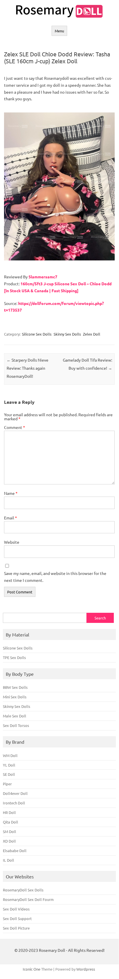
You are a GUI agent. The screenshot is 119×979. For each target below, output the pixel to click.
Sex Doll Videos (16, 908)
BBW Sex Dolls (15, 687)
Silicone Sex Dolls (37, 334)
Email (10, 517)
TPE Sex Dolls (14, 657)
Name (11, 493)
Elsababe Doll (15, 850)
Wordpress (85, 969)
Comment (14, 427)
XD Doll (9, 841)
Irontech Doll (14, 802)
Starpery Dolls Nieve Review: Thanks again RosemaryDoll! (27, 368)
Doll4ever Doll (15, 793)
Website (11, 542)
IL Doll (8, 860)
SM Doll (9, 831)
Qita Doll (10, 821)
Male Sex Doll (14, 715)
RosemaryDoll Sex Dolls (23, 889)
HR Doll (9, 812)
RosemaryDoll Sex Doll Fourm (28, 899)
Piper (7, 783)
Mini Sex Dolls (15, 696)
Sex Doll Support (17, 918)
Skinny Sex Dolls (67, 334)
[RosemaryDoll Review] (59, 15)
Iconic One (31, 969)
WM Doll (10, 755)
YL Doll (9, 765)
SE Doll (9, 774)
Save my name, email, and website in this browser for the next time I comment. (55, 577)
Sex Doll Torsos (16, 725)
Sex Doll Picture (16, 928)
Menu (59, 30)
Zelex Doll (91, 334)
